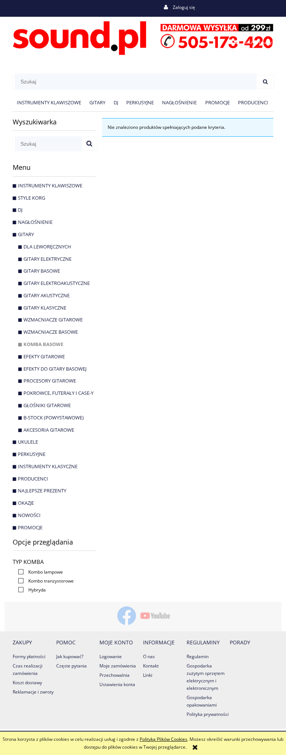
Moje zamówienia (117, 666)
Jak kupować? (69, 656)
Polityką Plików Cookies (163, 739)
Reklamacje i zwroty (33, 692)
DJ (20, 209)
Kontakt (151, 666)
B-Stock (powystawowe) (53, 417)
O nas (149, 656)
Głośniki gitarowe (47, 405)
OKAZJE (26, 502)
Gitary (26, 234)
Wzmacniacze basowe (50, 332)
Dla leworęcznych (47, 246)
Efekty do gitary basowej (54, 368)
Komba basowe (43, 344)
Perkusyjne (31, 454)
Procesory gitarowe (49, 380)
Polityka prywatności (208, 714)
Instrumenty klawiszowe (50, 185)
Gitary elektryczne (47, 259)
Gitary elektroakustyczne (56, 283)
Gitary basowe (41, 270)
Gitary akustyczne (46, 295)
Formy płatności (29, 656)
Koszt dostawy (27, 682)
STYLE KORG (31, 197)
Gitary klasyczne (44, 307)
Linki (147, 675)
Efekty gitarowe (44, 356)
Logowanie (110, 656)
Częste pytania (71, 666)
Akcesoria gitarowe (48, 429)
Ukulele (28, 441)
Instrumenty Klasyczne (47, 466)
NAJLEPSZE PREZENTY (42, 490)
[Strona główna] (143, 37)
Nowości (29, 515)
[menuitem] (49, 102)
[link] (39, 572)
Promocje (30, 527)
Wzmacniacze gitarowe (53, 319)
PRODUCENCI (33, 478)
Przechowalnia (114, 675)
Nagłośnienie (35, 222)
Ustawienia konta (117, 684)
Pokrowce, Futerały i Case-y (58, 393)
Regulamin (198, 656)
